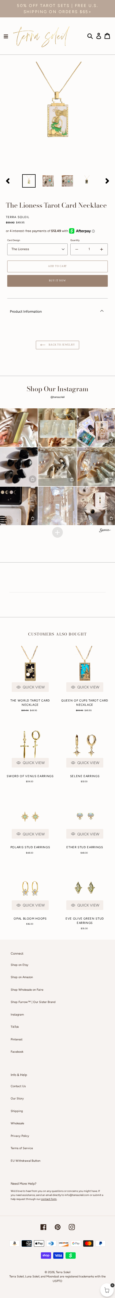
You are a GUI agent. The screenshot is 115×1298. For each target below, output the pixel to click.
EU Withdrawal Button (25, 1161)
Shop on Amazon (22, 977)
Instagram (17, 1014)
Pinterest (16, 1039)
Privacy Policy (20, 1136)
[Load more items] (57, 532)
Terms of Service (22, 1148)
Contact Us (18, 1086)
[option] (29, 181)
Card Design (13, 240)
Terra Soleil (63, 1272)
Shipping (17, 1111)
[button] (57, 427)
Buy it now (57, 280)
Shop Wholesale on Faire (27, 989)
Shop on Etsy (19, 965)
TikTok (15, 1027)
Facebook (17, 1051)
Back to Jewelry (61, 344)
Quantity (75, 240)
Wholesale (17, 1123)
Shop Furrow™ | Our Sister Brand (33, 1002)
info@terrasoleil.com (77, 1195)
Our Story (17, 1098)
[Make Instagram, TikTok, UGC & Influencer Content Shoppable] (105, 531)
